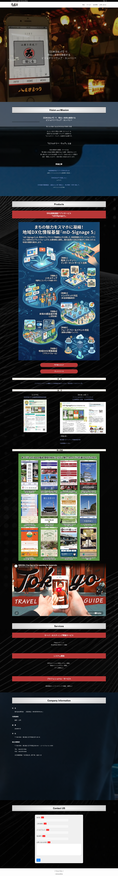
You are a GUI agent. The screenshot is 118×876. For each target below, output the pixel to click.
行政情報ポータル (65, 443)
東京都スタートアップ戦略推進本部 (70, 440)
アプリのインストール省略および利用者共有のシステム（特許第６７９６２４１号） (59, 383)
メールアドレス (43, 830)
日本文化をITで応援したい (59, 178)
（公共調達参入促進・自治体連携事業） (82, 399)
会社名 (40, 817)
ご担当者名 (41, 823)
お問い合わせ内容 (43, 842)
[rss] (104, 1)
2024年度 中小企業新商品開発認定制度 (35, 397)
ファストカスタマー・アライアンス (83, 397)
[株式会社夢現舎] (14, 4)
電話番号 (41, 836)
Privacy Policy (59, 871)
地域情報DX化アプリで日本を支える (59, 170)
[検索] (106, 1)
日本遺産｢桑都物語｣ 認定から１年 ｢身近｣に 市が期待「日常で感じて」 (59, 185)
